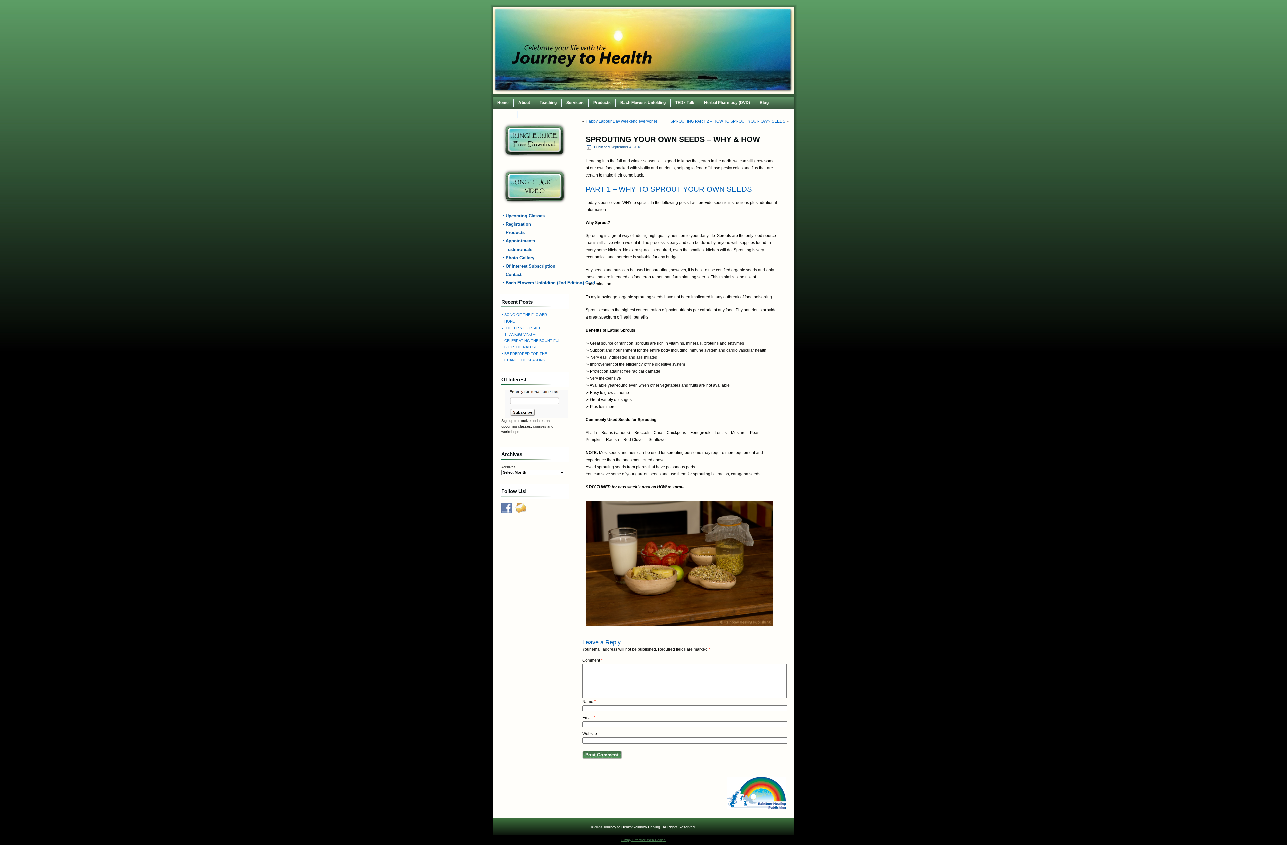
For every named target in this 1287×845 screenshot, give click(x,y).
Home (503, 102)
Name (589, 701)
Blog (764, 102)
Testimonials (519, 249)
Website (589, 733)
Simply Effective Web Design (643, 840)
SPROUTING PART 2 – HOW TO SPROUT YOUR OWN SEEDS (727, 121)
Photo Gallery (520, 257)
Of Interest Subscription (530, 266)
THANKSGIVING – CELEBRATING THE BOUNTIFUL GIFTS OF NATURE (532, 340)
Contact (505, 114)
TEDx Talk (684, 102)
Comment (592, 660)
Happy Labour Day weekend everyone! (621, 121)
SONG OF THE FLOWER (525, 315)
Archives (508, 467)
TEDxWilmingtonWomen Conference (557, 114)
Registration (518, 224)
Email (588, 717)
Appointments (520, 240)
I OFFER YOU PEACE (522, 328)
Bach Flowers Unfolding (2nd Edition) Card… (538, 282)
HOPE (509, 321)
